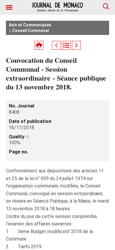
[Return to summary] (66, 45)
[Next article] (76, 45)
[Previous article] (56, 45)
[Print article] (38, 45)
